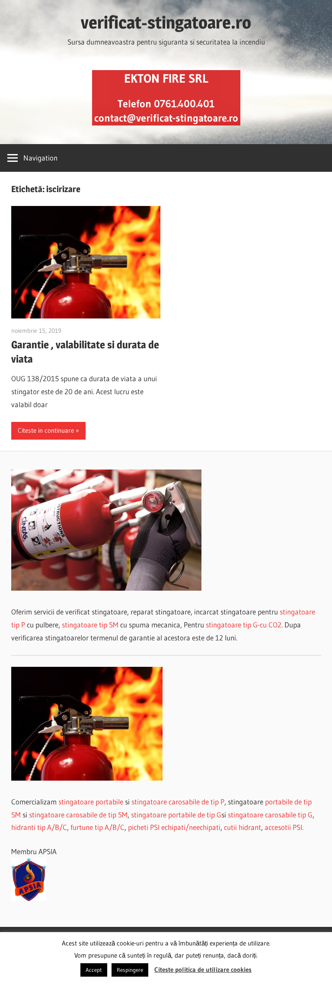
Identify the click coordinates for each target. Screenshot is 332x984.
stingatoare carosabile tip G (270, 814)
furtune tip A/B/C (97, 827)
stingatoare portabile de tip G (176, 814)
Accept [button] (94, 969)
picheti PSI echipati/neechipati (174, 827)
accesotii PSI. (284, 827)
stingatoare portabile (90, 801)
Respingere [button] (130, 969)
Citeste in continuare (46, 430)
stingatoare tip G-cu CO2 (243, 624)
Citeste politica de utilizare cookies (203, 969)
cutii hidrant (242, 827)
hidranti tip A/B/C (39, 827)
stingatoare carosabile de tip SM (78, 814)
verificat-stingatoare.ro (166, 22)
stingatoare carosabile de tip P (177, 801)
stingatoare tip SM (90, 624)
